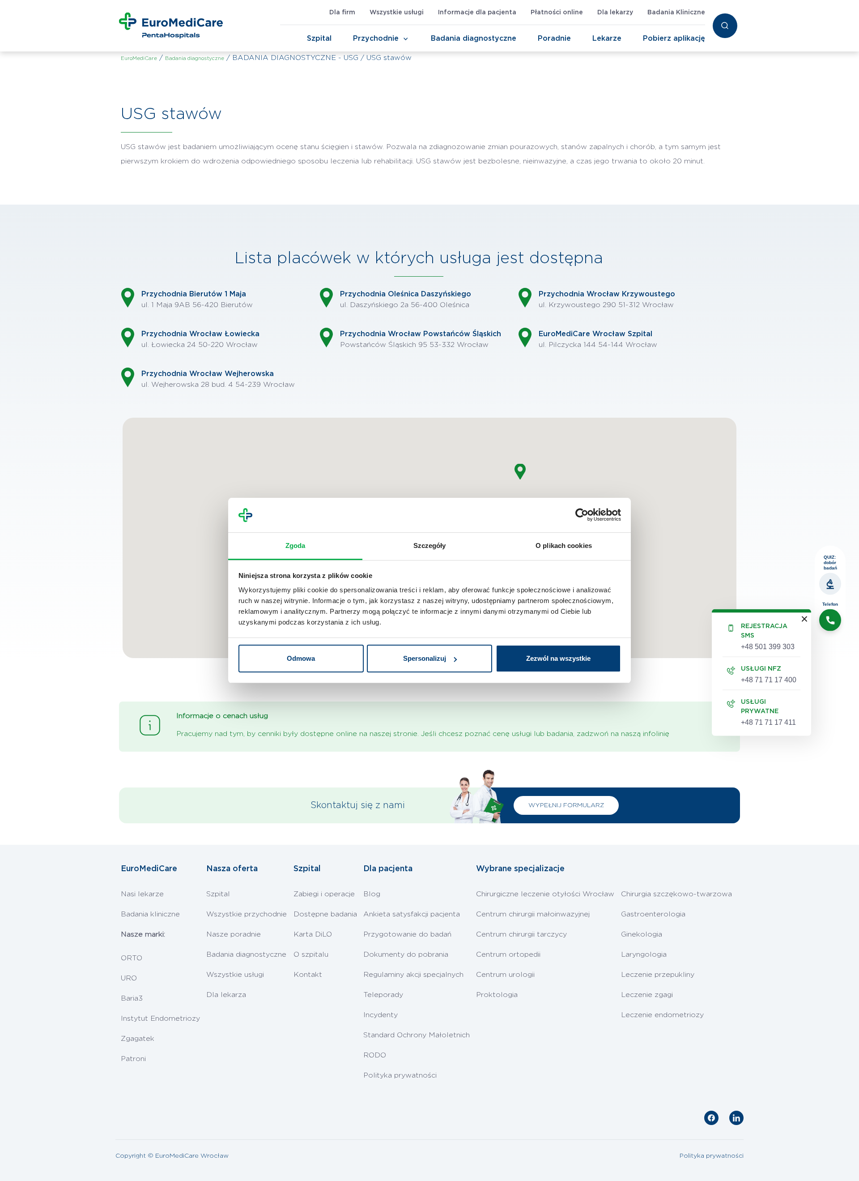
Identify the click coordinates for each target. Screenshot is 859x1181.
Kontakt (307, 974)
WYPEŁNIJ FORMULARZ (566, 805)
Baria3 (132, 998)
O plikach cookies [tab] (564, 545)
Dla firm (342, 12)
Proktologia (497, 994)
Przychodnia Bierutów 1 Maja (193, 294)
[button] (520, 471)
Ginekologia (641, 934)
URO (129, 978)
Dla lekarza (226, 994)
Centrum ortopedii (508, 954)
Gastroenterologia (653, 914)
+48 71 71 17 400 (768, 680)
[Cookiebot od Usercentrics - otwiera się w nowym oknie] (582, 515)
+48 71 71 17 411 (768, 722)
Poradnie (554, 38)
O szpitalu (310, 954)
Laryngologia (644, 954)
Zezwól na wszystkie (558, 658)
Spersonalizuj (424, 658)
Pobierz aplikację (674, 38)
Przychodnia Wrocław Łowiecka (200, 334)
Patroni (133, 1058)
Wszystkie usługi (397, 12)
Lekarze (606, 38)
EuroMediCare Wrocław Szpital (595, 334)
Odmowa (301, 658)
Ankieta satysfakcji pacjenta (411, 914)
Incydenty (380, 1014)
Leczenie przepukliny (657, 974)
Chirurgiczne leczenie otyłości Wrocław (545, 894)
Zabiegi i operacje (324, 894)
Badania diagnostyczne (473, 38)
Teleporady (383, 994)
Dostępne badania (325, 914)
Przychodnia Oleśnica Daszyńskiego (405, 294)
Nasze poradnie (233, 934)
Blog (371, 894)
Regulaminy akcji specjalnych (413, 974)
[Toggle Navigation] (405, 39)
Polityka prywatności (400, 1075)
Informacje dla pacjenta (477, 12)
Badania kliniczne (150, 914)
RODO (374, 1055)
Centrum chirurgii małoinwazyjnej (533, 914)
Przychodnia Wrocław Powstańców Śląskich (420, 334)
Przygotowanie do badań (407, 934)
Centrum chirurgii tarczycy (521, 934)
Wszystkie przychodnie (246, 914)
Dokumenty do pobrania (405, 954)
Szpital (319, 38)
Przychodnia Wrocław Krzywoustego (607, 294)
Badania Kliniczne (676, 12)
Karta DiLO (312, 934)
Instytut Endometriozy (160, 1018)
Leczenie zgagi (647, 994)
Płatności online (557, 12)
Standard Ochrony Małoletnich (416, 1035)
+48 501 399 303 (768, 646)
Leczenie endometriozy (662, 1014)
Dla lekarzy (615, 12)
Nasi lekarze (142, 894)
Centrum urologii (505, 974)
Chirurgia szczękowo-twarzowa (676, 894)
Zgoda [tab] (295, 545)
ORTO (131, 958)
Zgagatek (137, 1038)
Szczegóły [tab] (429, 545)
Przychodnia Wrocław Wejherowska (207, 373)
